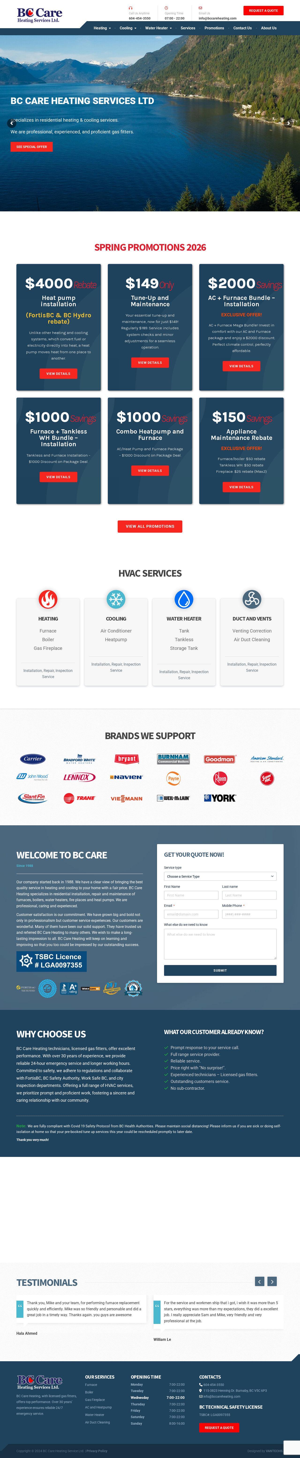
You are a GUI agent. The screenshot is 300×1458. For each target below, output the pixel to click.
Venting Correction (252, 631)
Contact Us (242, 28)
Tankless (184, 639)
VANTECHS (274, 1451)
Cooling (126, 28)
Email (169, 905)
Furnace (48, 631)
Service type (172, 867)
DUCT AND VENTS (251, 618)
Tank (184, 631)
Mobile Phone (233, 905)
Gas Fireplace (48, 648)
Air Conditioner (116, 631)
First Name (172, 886)
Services (188, 28)
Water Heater (156, 28)
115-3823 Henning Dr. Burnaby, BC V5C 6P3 (235, 1390)
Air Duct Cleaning (252, 639)
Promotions (214, 28)
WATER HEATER (184, 618)
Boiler (48, 639)
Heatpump (116, 639)
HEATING (48, 618)
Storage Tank (184, 648)
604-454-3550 (213, 1385)
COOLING (116, 618)
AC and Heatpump (98, 1407)
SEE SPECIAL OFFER (31, 138)
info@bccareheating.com (221, 1396)
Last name (230, 886)
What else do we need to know (186, 925)
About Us (269, 28)
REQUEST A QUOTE (263, 10)
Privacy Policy (96, 1451)
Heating (100, 28)
